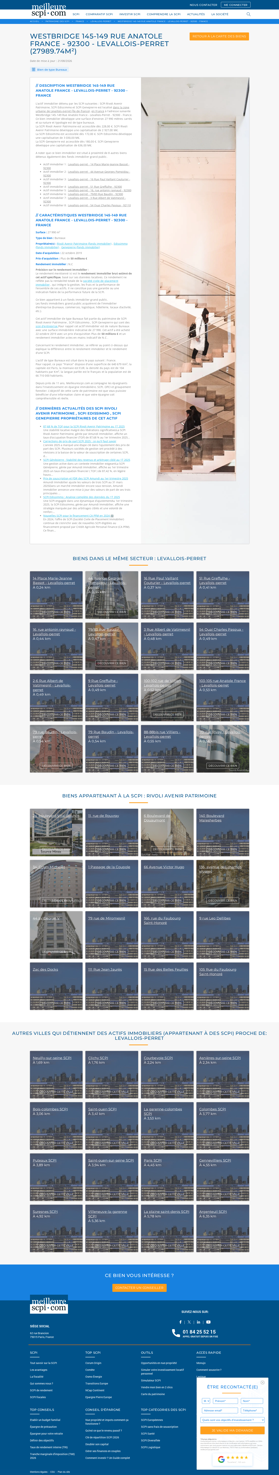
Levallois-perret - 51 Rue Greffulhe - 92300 (95, 186)
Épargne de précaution (43, 1429)
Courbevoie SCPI (158, 1058)
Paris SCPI (153, 1160)
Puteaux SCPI (45, 1160)
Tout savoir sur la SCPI (43, 1366)
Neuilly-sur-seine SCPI (52, 1058)
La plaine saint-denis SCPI (166, 1212)
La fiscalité (36, 1379)
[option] (195, 310)
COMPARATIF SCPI (99, 14)
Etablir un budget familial (45, 1423)
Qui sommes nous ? (41, 1386)
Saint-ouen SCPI (102, 1109)
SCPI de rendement (41, 1393)
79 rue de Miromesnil (106, 918)
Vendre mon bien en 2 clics (157, 1390)
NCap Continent (94, 1393)
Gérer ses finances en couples (103, 1454)
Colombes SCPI (212, 1109)
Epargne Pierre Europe (98, 1400)
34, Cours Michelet (49, 867)
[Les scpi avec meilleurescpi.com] (49, 9)
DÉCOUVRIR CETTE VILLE (56, 1091)
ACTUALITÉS (196, 14)
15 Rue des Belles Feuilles (166, 969)
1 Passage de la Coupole (109, 867)
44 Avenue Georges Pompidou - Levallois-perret (107, 583)
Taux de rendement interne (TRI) (49, 1450)
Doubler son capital (97, 1447)
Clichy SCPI (98, 1058)
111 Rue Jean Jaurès (105, 969)
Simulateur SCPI (151, 1383)
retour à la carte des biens (219, 36)
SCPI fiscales (38, 1400)
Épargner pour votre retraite (46, 1436)
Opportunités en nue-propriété (159, 1366)
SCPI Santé (147, 1436)
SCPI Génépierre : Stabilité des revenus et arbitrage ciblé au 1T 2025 (86, 460)
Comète (90, 1372)
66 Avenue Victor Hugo (164, 867)
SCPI (76, 14)
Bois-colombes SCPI (50, 1109)
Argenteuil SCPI (213, 1212)
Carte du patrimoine (153, 1397)
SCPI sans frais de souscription (159, 1429)
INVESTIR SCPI (129, 14)
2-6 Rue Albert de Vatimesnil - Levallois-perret (52, 685)
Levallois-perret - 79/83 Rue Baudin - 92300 (95, 194)
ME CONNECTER (235, 5)
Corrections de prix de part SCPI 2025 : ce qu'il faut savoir (79, 441)
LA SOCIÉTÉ (220, 14)
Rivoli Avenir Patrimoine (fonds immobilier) (84, 243)
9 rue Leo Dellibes (215, 918)
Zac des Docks (45, 969)
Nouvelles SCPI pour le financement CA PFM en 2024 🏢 (78, 515)
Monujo (201, 1366)
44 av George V (46, 918)
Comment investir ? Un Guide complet (107, 1460)
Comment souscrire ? (208, 1372)
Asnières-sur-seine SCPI (220, 1058)
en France (97, 111)
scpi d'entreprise (47, 326)
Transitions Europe (96, 1386)
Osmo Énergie (93, 1379)
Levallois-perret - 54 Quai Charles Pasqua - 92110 (99, 205)
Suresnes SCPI (45, 1212)
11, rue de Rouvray (103, 816)
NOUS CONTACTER (203, 5)
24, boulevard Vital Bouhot (56, 816)
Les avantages (38, 1372)
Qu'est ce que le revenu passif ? (103, 1433)
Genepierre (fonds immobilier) (80, 247)
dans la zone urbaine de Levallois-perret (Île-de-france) (82, 109)
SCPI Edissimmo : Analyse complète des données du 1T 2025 (81, 497)
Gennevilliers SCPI (215, 1160)
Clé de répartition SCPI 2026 (102, 1440)
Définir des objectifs (42, 1443)
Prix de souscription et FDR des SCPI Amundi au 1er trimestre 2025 (85, 478)
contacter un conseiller (139, 1288)
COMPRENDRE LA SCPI (164, 14)
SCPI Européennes (152, 1423)
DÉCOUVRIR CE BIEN (56, 612)
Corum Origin (93, 1366)
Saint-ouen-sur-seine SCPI (111, 1160)
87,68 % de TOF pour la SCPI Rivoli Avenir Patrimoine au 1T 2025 (84, 426)
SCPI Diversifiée (150, 1443)
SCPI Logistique (150, 1450)
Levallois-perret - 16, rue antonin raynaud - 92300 (99, 190)
